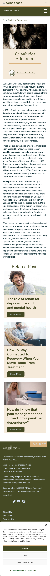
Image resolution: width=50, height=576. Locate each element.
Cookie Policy (18, 570)
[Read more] (25, 283)
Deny (25, 555)
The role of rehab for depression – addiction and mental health (24, 303)
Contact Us (8, 519)
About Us (7, 512)
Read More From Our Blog (26, 73)
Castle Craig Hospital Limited (16, 476)
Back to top (39, 444)
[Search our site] (46, 3)
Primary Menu (44, 11)
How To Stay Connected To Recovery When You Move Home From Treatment (23, 358)
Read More (15, 314)
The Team (8, 515)
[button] (46, 524)
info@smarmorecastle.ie (19, 465)
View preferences (25, 562)
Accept (25, 548)
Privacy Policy (30, 570)
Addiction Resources (17, 20)
